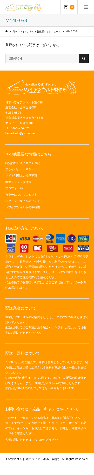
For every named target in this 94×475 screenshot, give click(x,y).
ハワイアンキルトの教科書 (22, 207)
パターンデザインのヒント (22, 201)
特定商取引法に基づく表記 (22, 163)
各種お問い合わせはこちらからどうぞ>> (31, 440)
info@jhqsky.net (25, 133)
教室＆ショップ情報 (18, 182)
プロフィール (14, 188)
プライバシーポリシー (19, 169)
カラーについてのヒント (21, 194)
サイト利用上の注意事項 (21, 175)
